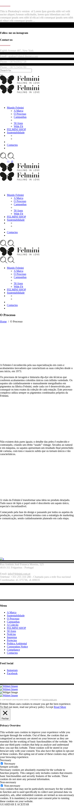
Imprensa (12, 637)
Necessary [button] (5, 760)
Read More (60, 707)
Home (3, 321)
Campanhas (13, 621)
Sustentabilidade (16, 615)
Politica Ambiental (17, 643)
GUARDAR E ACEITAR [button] (14, 804)
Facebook (12, 673)
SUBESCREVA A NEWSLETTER (23, 589)
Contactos (12, 652)
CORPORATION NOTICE (18, 679)
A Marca (11, 612)
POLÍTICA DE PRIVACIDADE (22, 595)
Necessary (9, 763)
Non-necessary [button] (8, 782)
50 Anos (11, 631)
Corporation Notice (17, 646)
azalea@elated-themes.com (23, 56)
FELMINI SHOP (16, 627)
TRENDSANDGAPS (49, 700)
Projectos (12, 640)
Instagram (12, 670)
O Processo (13, 618)
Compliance (13, 649)
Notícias (11, 634)
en (8, 161)
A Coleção (12, 624)
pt (12, 161)
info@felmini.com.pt (19, 573)
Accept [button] (49, 707)
